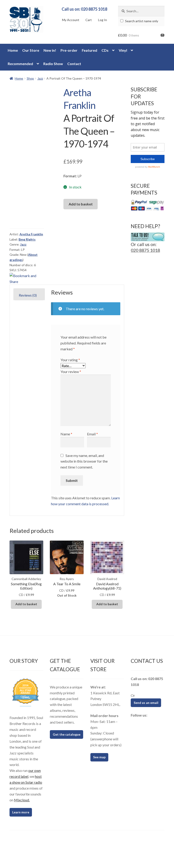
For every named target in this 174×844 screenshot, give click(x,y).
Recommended (20, 63)
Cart (88, 20)
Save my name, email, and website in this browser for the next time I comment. (84, 461)
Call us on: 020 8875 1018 (84, 9)
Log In (102, 20)
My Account (70, 20)
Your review (70, 371)
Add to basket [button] (26, 604)
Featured (89, 50)
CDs (105, 50)
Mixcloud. (22, 800)
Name (66, 434)
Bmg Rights (27, 239)
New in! (50, 50)
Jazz (40, 78)
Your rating (70, 360)
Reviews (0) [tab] (28, 295)
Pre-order (68, 50)
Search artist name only (141, 21)
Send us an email (146, 703)
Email (92, 434)
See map (99, 757)
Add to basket (81, 204)
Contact (74, 63)
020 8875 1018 (145, 250)
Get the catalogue (66, 734)
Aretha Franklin (31, 234)
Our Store (30, 50)
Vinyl (123, 50)
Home (13, 50)
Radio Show (53, 63)
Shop (30, 78)
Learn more (20, 812)
